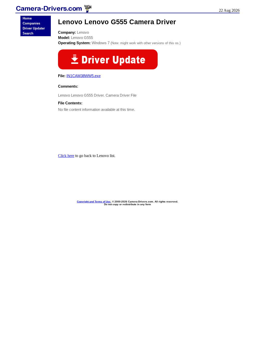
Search (28, 33)
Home (27, 18)
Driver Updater (34, 28)
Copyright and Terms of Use (94, 201)
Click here (66, 156)
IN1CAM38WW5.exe (83, 76)
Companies (31, 23)
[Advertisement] (36, 115)
